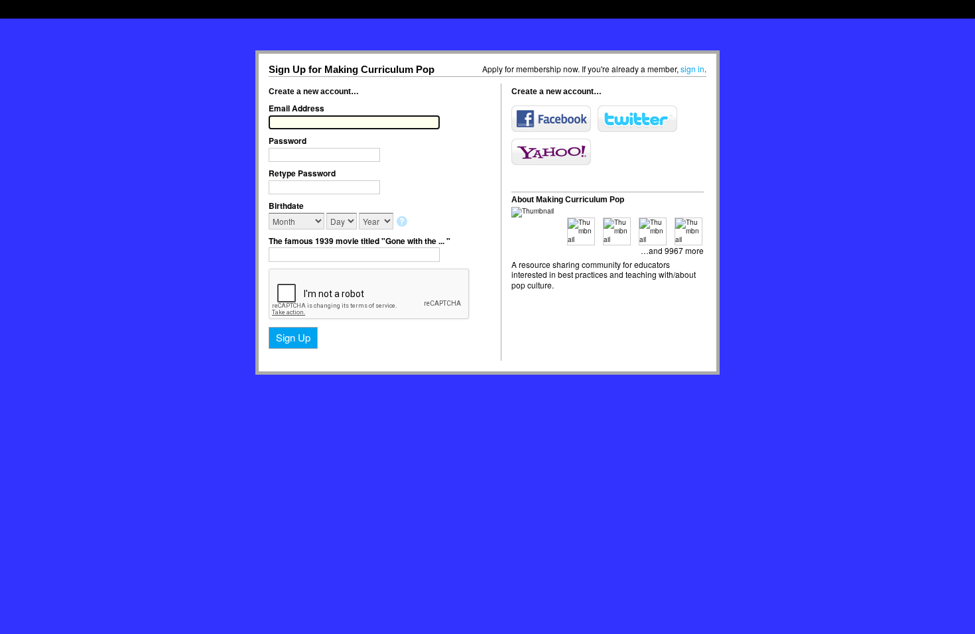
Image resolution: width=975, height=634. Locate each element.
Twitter (637, 118)
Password (287, 141)
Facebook (551, 118)
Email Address (296, 108)
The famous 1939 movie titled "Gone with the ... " (359, 241)
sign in (692, 68)
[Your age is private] (403, 222)
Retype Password (302, 173)
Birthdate (286, 206)
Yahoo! (551, 152)
